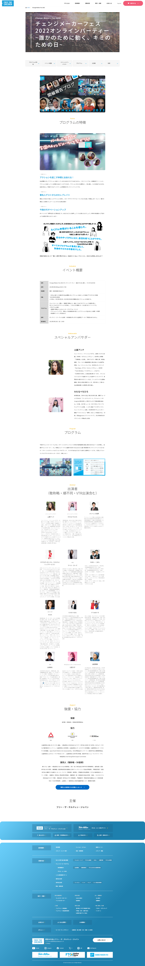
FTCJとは (66, 3)
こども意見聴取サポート (61, 875)
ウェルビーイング (79, 860)
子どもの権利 (88, 860)
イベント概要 (48, 63)
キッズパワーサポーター (61, 898)
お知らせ (109, 3)
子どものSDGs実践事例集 (95, 867)
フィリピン (77, 882)
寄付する (133, 3)
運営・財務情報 (79, 851)
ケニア (89, 882)
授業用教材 (83, 867)
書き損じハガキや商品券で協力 (83, 908)
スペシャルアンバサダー (65, 63)
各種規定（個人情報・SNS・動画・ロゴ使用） (82, 930)
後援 (109, 63)
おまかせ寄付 (79, 898)
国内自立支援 (59, 878)
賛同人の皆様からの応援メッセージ (71, 787)
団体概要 (77, 3)
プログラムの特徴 (33, 63)
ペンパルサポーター (60, 900)
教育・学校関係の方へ (62, 835)
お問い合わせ (102, 940)
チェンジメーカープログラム (62, 864)
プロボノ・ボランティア (101, 908)
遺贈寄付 (98, 900)
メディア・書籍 (99, 851)
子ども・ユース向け (62, 871)
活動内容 (87, 3)
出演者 (94, 63)
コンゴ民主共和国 (97, 882)
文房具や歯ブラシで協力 (81, 913)
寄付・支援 (98, 3)
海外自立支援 (59, 882)
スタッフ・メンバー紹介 (61, 851)
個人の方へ (42, 835)
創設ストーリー (99, 847)
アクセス (48, 943)
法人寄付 (98, 898)
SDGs (95, 860)
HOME (28, 7)
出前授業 (77, 867)
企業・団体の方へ (104, 835)
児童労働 (101, 860)
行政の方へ (83, 835)
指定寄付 (78, 900)
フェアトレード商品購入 (61, 908)
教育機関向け (61, 867)
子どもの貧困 (109, 860)
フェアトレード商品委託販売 (62, 910)
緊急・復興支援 (59, 886)
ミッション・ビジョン (81, 847)
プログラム (79, 63)
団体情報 (58, 847)
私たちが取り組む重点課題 (62, 860)
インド (83, 882)
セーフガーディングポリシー (62, 930)
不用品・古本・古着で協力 (82, 910)
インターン (98, 910)
